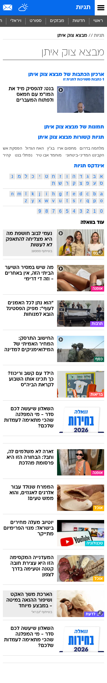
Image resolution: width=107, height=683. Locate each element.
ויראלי (15, 21)
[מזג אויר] (24, 7)
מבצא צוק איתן (72, 35)
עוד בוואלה (92, 222)
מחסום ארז (66, 148)
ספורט (36, 21)
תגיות (83, 8)
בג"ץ (50, 148)
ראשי (98, 21)
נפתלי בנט (23, 155)
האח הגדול (34, 148)
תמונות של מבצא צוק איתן (74, 127)
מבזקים (57, 21)
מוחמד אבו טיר (49, 155)
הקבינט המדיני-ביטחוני (85, 155)
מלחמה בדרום (92, 148)
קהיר (7, 155)
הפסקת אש (12, 148)
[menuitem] (78, 21)
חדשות (78, 21)
